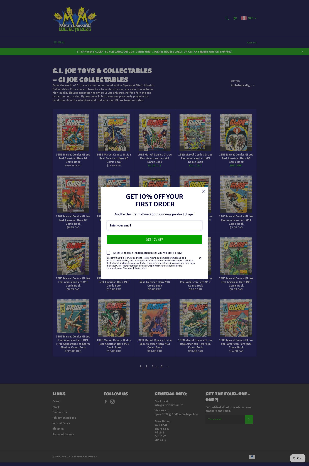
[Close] (204, 191)
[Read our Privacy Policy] (200, 258)
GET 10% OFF (154, 239)
